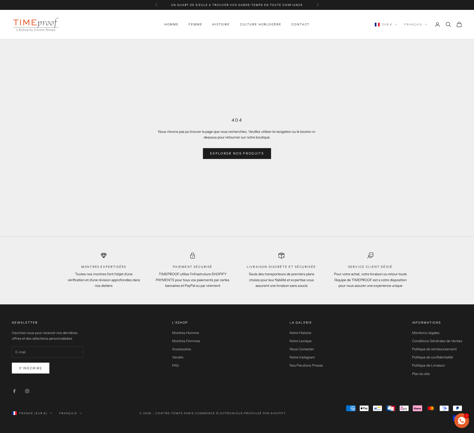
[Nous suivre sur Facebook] (14, 391)
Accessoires (181, 349)
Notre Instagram (302, 357)
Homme (171, 24)
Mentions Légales (425, 333)
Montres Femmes (186, 341)
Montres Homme (185, 333)
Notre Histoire (300, 333)
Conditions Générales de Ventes (437, 341)
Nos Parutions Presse (306, 365)
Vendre (177, 357)
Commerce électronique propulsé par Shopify (240, 413)
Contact (300, 24)
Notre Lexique (301, 341)
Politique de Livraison (428, 365)
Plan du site (421, 374)
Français (413, 24)
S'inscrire (30, 368)
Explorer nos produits (237, 153)
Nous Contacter (302, 349)
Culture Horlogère (261, 24)
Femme (195, 24)
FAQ (175, 365)
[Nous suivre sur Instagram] (27, 391)
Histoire (221, 24)
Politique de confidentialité (432, 357)
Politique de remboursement (434, 349)
